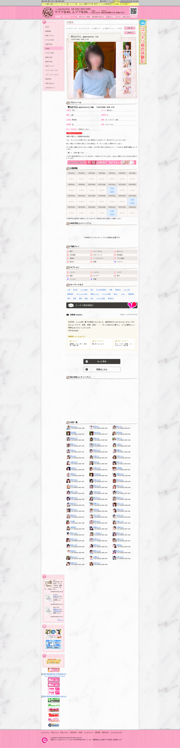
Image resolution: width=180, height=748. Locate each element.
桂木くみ (119, 462)
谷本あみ (96, 509)
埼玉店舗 (135, 1)
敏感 (86, 298)
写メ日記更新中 (101, 289)
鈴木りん (119, 491)
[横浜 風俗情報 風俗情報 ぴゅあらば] (53, 696)
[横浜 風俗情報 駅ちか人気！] (54, 706)
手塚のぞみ (120, 509)
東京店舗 (129, 1)
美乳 (68, 298)
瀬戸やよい (97, 497)
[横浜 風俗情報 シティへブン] (54, 716)
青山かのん (97, 432)
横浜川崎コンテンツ (106, 1)
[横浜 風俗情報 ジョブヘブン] (54, 726)
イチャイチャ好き (82, 294)
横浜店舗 (117, 1)
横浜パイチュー (55, 4)
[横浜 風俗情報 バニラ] (54, 671)
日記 (120, 28)
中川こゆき (97, 515)
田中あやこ (73, 509)
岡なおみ (73, 456)
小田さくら (120, 456)
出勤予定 (129, 32)
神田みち (73, 474)
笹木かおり (120, 485)
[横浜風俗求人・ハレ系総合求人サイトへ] (53, 637)
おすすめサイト (50, 87)
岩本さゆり (97, 444)
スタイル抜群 (100, 298)
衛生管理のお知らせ (98, 17)
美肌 (74, 298)
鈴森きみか (73, 497)
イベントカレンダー (51, 70)
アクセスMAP (49, 53)
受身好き (118, 289)
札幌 (56, 1)
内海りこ (73, 450)
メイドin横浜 (46, 4)
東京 (49, 1)
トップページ (45, 732)
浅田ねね (119, 432)
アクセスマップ (88, 732)
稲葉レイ (73, 444)
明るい (116, 294)
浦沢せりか (97, 450)
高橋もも (96, 503)
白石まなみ (97, 491)
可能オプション (110, 28)
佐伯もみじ (120, 480)
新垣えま (96, 438)
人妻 (68, 289)
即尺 (92, 289)
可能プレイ (97, 28)
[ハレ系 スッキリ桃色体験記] (143, 64)
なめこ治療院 (83, 4)
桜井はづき (97, 485)
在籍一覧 (129, 28)
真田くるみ (73, 491)
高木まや (73, 503)
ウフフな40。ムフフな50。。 (120, 4)
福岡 (59, 1)
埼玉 (52, 1)
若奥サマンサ (98, 4)
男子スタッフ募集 (84, 17)
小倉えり (96, 456)
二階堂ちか (120, 527)
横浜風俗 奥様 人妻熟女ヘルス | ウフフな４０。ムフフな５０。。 (90, 13)
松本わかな (120, 551)
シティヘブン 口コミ (52, 74)
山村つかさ (120, 557)
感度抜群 (131, 294)
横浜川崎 (44, 1)
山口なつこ (97, 563)
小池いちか (97, 480)
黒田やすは (73, 480)
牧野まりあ (97, 551)
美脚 (80, 298)
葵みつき (119, 426)
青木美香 (73, 432)
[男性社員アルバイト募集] (53, 648)
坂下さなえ (73, 485)
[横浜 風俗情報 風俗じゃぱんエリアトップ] (54, 681)
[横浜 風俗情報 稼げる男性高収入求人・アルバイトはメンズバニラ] (53, 676)
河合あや (73, 468)
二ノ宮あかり (97, 533)
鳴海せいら (97, 527)
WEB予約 (48, 79)
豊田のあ (73, 515)
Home (47, 27)
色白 (92, 298)
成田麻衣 (73, 527)
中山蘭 (72, 521)
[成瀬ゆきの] (48, 601)
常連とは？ (109, 17)
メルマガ (117, 17)
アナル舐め (84, 289)
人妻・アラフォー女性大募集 (68, 17)
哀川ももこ (73, 426)
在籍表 (47, 48)
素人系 (75, 289)
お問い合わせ (49, 83)
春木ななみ (73, 539)
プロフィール (72, 28)
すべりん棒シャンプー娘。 (70, 4)
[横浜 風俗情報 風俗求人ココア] (54, 711)
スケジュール (85, 28)
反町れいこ (120, 497)
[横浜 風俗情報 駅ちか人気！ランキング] (54, 701)
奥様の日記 (48, 57)
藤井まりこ (97, 545)
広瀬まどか (120, 539)
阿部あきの (73, 438)
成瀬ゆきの (56, 596)
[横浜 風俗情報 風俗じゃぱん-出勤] (54, 690)
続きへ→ (60, 620)
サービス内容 (49, 40)
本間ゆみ (119, 545)
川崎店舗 (123, 1)
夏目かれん (97, 521)
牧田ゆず (73, 551)
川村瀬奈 (119, 468)
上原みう (119, 444)
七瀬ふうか (120, 521)
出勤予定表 (48, 44)
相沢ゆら (96, 426)
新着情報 (48, 31)
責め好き (111, 298)
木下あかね (97, 474)
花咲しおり (120, 533)
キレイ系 (127, 289)
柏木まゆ (96, 462)
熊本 (63, 1)
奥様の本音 (48, 61)
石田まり (119, 438)
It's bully (90, 4)
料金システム (49, 35)
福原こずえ (73, 545)
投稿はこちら (101, 369)
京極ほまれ (120, 474)
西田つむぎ (73, 533)
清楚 (110, 289)
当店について (49, 66)
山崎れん (96, 557)
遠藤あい (119, 450)
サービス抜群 (106, 294)
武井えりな (120, 503)
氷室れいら (97, 539)
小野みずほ (73, 462)
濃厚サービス (95, 294)
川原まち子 (97, 468)
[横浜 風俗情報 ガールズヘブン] (54, 721)
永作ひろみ (120, 515)
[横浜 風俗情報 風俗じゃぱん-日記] (54, 694)
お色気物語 (106, 4)
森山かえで (73, 557)
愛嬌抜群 (70, 294)
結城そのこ (73, 563)
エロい (123, 294)
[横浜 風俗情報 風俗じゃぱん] (54, 686)
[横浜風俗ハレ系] (44, 744)
